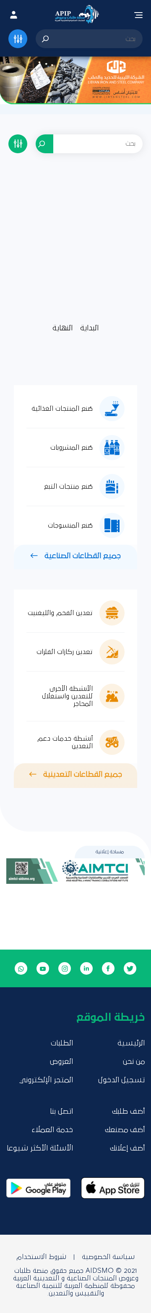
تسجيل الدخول (121, 1080)
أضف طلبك (128, 1111)
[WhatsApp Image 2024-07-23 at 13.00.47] (75, 871)
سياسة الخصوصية (108, 1257)
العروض (61, 1061)
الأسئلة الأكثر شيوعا (40, 1148)
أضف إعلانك (127, 1148)
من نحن (134, 1061)
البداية (89, 328)
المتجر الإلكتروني (46, 1080)
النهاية (62, 328)
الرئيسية (131, 1043)
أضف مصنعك (125, 1130)
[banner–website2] (75, 80)
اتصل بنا (61, 1111)
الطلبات (62, 1043)
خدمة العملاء (52, 1130)
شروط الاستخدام (41, 1257)
